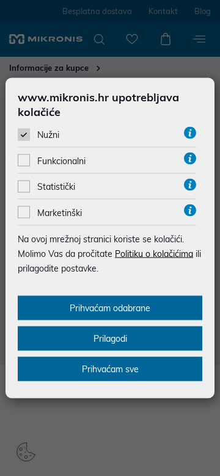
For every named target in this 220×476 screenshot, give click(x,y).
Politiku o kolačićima (154, 253)
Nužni (48, 134)
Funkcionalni (61, 161)
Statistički (56, 186)
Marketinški (59, 212)
